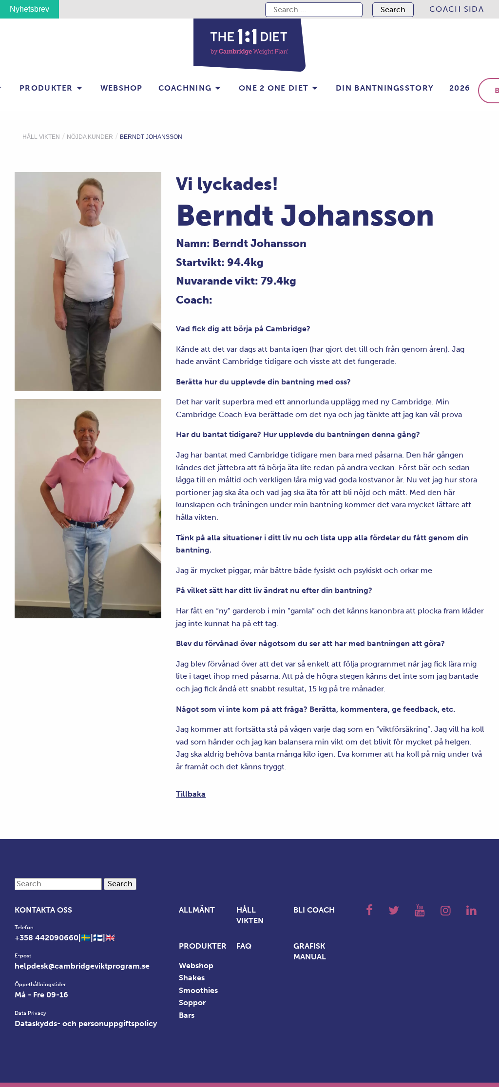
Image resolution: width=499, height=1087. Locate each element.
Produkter (46, 88)
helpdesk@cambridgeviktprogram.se (82, 966)
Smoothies (198, 990)
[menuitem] (457, 9)
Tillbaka (191, 794)
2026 (459, 88)
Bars (186, 1015)
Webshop (121, 88)
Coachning (185, 88)
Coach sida (456, 9)
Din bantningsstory (385, 88)
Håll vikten (41, 136)
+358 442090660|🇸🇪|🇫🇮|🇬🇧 (65, 937)
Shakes (192, 977)
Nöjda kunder (90, 136)
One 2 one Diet (273, 88)
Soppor (192, 1002)
